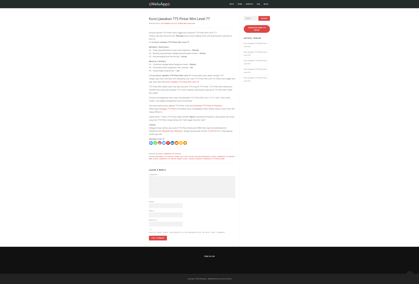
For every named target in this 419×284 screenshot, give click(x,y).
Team (240, 4)
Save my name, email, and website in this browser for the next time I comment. (187, 232)
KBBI (199, 128)
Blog (266, 4)
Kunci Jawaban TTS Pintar (169, 154)
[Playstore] (215, 262)
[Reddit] (177, 143)
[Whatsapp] (155, 143)
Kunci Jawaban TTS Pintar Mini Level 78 (182, 82)
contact (249, 4)
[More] (185, 143)
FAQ (258, 4)
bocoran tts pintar (165, 156)
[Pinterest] (168, 143)
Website (153, 220)
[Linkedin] (172, 143)
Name (152, 202)
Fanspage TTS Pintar (167, 109)
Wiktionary (178, 131)
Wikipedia (166, 131)
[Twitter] (164, 143)
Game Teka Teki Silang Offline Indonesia (193, 156)
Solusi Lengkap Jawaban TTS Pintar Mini (207, 159)
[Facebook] (151, 143)
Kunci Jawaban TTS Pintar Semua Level (170, 159)
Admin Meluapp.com (186, 23)
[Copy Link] (181, 143)
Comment (154, 175)
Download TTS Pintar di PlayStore (208, 106)
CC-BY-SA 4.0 (213, 131)
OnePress (211, 279)
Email (152, 211)
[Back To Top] (410, 274)
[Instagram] (159, 143)
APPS (231, 4)
